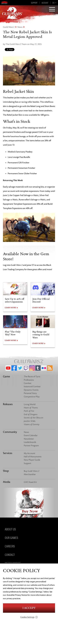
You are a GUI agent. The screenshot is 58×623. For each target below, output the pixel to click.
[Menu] (52, 10)
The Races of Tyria (32, 376)
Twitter (20, 368)
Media (6, 482)
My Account (29, 453)
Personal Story (30, 393)
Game (6, 376)
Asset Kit (30, 482)
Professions (29, 380)
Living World (29, 404)
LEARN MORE (10, 308)
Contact (10, 554)
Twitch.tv (26, 368)
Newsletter (29, 439)
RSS (49, 368)
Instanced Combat (32, 386)
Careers (10, 546)
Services (7, 453)
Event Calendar (30, 435)
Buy (31, 471)
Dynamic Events (31, 390)
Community (10, 432)
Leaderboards (30, 442)
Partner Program (31, 445)
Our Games (11, 537)
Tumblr (38, 368)
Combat (27, 383)
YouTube (8, 368)
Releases (8, 404)
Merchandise (30, 474)
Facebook (14, 368)
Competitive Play (32, 396)
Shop (6, 471)
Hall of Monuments (32, 456)
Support (34, 2)
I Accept (29, 608)
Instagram (32, 368)
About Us (10, 529)
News (19, 27)
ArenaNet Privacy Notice (17, 595)
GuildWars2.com (12, 12)
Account (45, 2)
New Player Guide (32, 460)
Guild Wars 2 (8, 27)
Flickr (44, 368)
